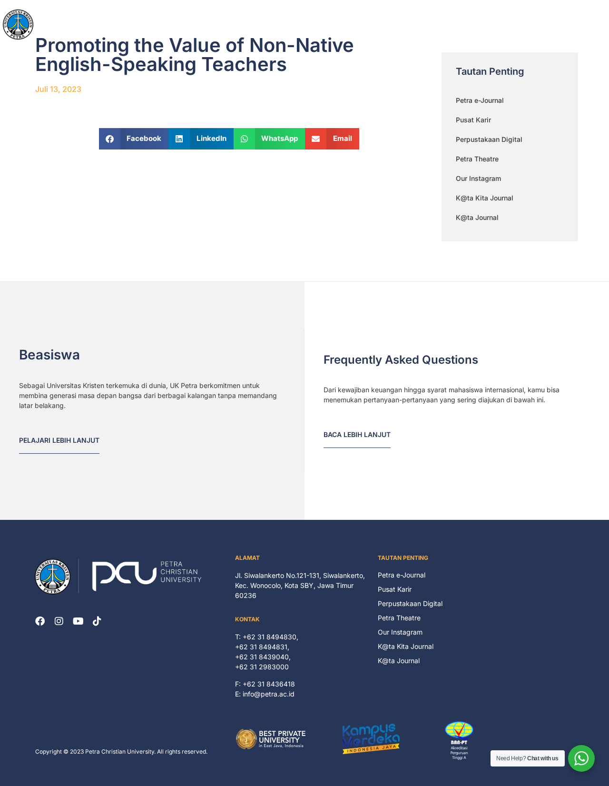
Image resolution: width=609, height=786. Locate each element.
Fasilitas (459, 24)
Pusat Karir (473, 120)
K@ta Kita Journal (484, 198)
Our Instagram (478, 178)
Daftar (550, 24)
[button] (134, 138)
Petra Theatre (477, 159)
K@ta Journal (477, 217)
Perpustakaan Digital (489, 139)
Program (417, 24)
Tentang (330, 24)
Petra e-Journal (480, 100)
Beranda (289, 24)
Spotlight (502, 24)
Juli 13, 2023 (58, 89)
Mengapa (373, 24)
